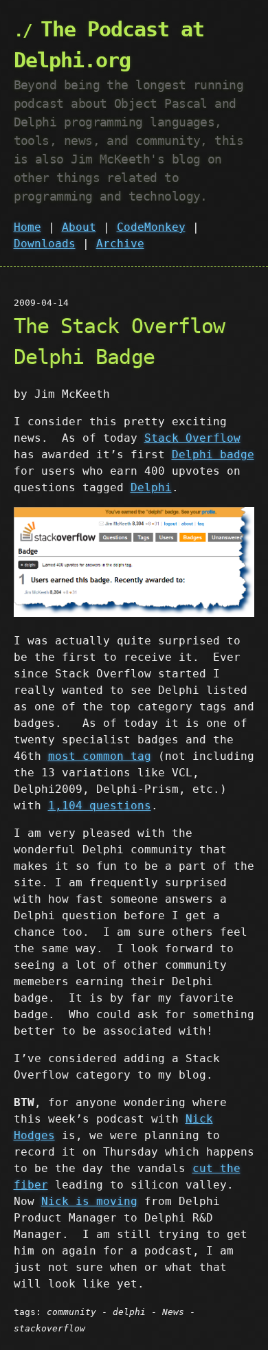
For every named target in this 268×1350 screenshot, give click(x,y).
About (79, 227)
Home (27, 227)
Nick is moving (89, 1201)
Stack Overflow (192, 438)
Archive (120, 243)
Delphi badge (213, 454)
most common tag (99, 756)
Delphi (151, 487)
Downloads (45, 243)
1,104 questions (99, 805)
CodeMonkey (151, 227)
